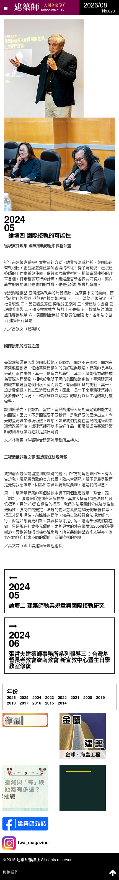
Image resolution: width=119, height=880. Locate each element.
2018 (11, 703)
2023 (49, 697)
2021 (75, 697)
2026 (11, 697)
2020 (87, 697)
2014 (62, 703)
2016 (36, 703)
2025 (24, 697)
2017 (24, 703)
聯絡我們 (10, 872)
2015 (49, 703)
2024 (36, 697)
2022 (62, 697)
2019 (100, 697)
